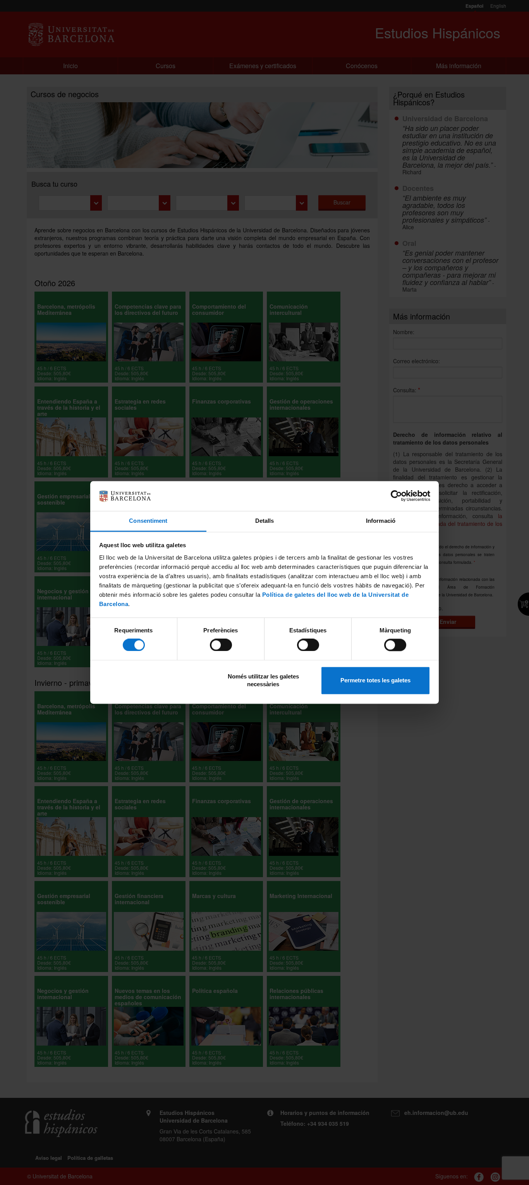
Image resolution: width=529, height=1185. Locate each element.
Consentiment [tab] (148, 520)
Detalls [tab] (264, 520)
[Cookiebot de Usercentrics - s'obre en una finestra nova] (396, 496)
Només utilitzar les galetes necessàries (263, 680)
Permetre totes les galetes (375, 680)
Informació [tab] (380, 520)
